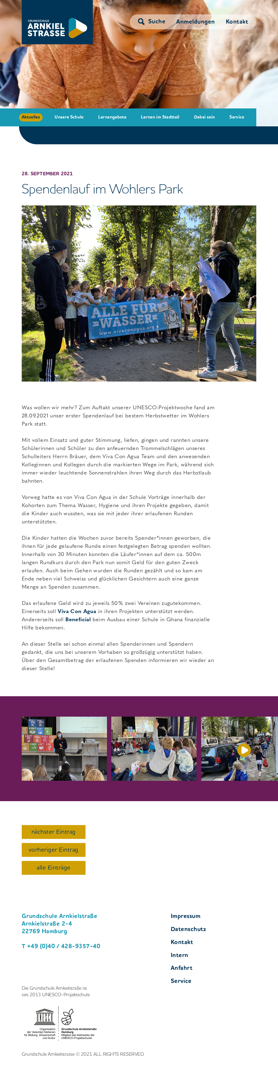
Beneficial (78, 619)
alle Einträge (53, 868)
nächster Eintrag (53, 832)
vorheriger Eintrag (53, 850)
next (244, 750)
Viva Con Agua (77, 611)
